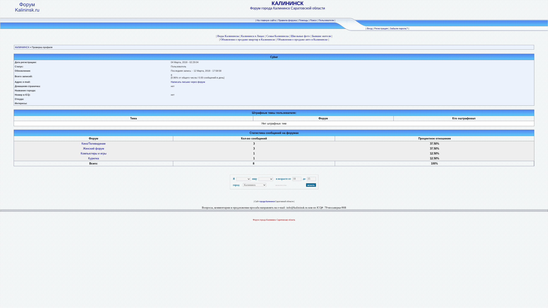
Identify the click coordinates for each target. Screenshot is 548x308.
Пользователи (326, 20)
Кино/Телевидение (94, 143)
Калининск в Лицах (252, 36)
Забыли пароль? (399, 28)
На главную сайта (267, 20)
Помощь (303, 20)
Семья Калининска (277, 36)
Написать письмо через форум (188, 82)
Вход (369, 28)
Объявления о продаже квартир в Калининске (247, 39)
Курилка (93, 158)
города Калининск (267, 201)
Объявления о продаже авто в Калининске (302, 39)
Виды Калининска (228, 36)
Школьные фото (300, 36)
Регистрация (381, 28)
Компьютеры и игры (93, 153)
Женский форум (93, 148)
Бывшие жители (321, 36)
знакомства (280, 185)
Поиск (313, 20)
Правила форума (287, 20)
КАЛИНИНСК (22, 47)
